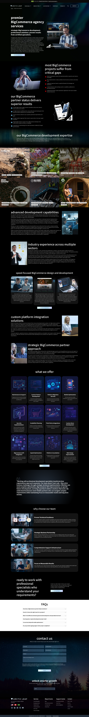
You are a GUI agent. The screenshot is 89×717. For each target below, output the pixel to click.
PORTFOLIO (55, 6)
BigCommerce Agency (18, 8)
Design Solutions (36, 704)
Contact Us (44, 465)
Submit (44, 670)
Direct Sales (35, 708)
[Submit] (54, 689)
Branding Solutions (37, 703)
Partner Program (70, 706)
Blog (45, 701)
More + (44, 175)
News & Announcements (49, 703)
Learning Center (47, 704)
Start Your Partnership (18, 55)
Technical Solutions (37, 706)
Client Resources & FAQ (60, 701)
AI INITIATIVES (46, 6)
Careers (69, 708)
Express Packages (36, 710)
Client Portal (58, 703)
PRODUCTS (62, 6)
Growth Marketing (36, 701)
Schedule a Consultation (44, 307)
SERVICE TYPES (36, 6)
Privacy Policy (43, 665)
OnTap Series (47, 706)
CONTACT (74, 5)
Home (12, 8)
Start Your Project (57, 590)
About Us (69, 703)
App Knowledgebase (59, 704)
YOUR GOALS (27, 6)
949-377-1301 (70, 701)
